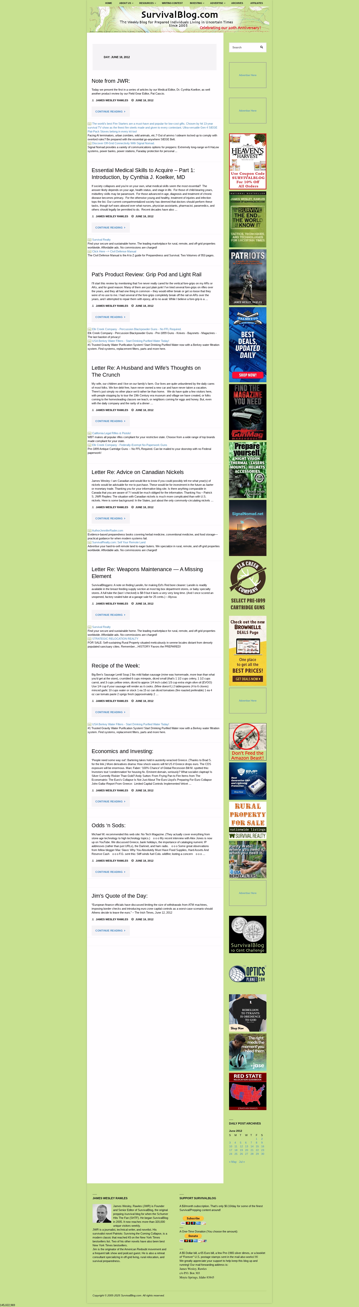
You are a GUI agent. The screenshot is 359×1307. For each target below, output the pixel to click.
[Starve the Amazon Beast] (247, 742)
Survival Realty (99, 239)
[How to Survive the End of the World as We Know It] (248, 219)
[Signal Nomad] (248, 528)
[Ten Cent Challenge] (247, 934)
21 (252, 1150)
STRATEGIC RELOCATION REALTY (113, 638)
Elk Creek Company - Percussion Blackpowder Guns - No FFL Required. (134, 329)
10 (230, 1146)
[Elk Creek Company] (248, 586)
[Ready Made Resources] (248, 470)
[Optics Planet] (247, 973)
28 (252, 1153)
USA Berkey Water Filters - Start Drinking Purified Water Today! (128, 340)
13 (246, 1146)
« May (233, 1161)
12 (241, 1146)
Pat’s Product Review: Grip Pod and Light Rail (146, 274)
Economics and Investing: (122, 751)
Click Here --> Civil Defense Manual (112, 251)
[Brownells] (248, 651)
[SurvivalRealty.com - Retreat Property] (247, 820)
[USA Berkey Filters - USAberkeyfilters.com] (247, 859)
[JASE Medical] (247, 1052)
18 (235, 1150)
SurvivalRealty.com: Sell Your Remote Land (116, 542)
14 (252, 1146)
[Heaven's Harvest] (248, 161)
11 (235, 1146)
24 (230, 1153)
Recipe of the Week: (116, 666)
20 (246, 1150)
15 (257, 1146)
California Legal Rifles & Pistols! (109, 433)
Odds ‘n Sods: (109, 825)
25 (235, 1153)
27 (246, 1153)
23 (262, 1150)
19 (241, 1150)
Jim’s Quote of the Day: (120, 896)
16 (262, 1146)
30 (262, 1153)
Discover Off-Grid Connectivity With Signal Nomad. (121, 143)
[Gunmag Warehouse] (248, 412)
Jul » (242, 1161)
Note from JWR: (111, 81)
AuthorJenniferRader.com (105, 530)
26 (241, 1153)
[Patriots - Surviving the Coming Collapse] (248, 277)
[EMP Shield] (247, 781)
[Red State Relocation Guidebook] (247, 1091)
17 (230, 1150)
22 (257, 1150)
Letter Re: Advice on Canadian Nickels (138, 472)
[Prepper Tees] (247, 1013)
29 (257, 1153)
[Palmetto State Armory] (248, 344)
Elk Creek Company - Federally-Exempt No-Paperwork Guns (127, 445)
